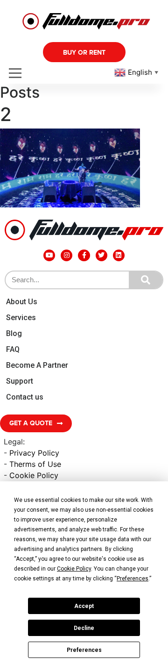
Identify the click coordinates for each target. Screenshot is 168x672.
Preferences (84, 650)
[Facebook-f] (84, 255)
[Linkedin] (119, 255)
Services (21, 317)
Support (19, 381)
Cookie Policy (33, 475)
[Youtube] (49, 255)
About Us (21, 301)
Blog (14, 333)
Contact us (24, 397)
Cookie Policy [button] (74, 568)
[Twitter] (101, 255)
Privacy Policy (34, 453)
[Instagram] (66, 255)
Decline (84, 628)
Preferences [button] (132, 578)
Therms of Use (35, 464)
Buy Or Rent (84, 53)
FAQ (13, 349)
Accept (84, 606)
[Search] (145, 280)
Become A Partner (37, 365)
